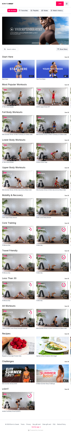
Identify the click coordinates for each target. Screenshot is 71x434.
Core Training (9, 223)
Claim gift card (46, 424)
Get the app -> (36, 427)
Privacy (28, 424)
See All (67, 57)
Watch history (58, 10)
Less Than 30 (9, 278)
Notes (46, 10)
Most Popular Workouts (14, 84)
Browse (13, 10)
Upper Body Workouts (13, 167)
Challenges (8, 361)
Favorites (24, 10)
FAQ (54, 424)
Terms (22, 424)
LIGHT (5, 389)
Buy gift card (36, 424)
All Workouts (8, 306)
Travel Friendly (9, 250)
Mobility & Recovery (12, 195)
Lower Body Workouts (13, 139)
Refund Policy (61, 424)
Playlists (35, 10)
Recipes (6, 333)
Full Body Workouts (12, 112)
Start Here (7, 56)
